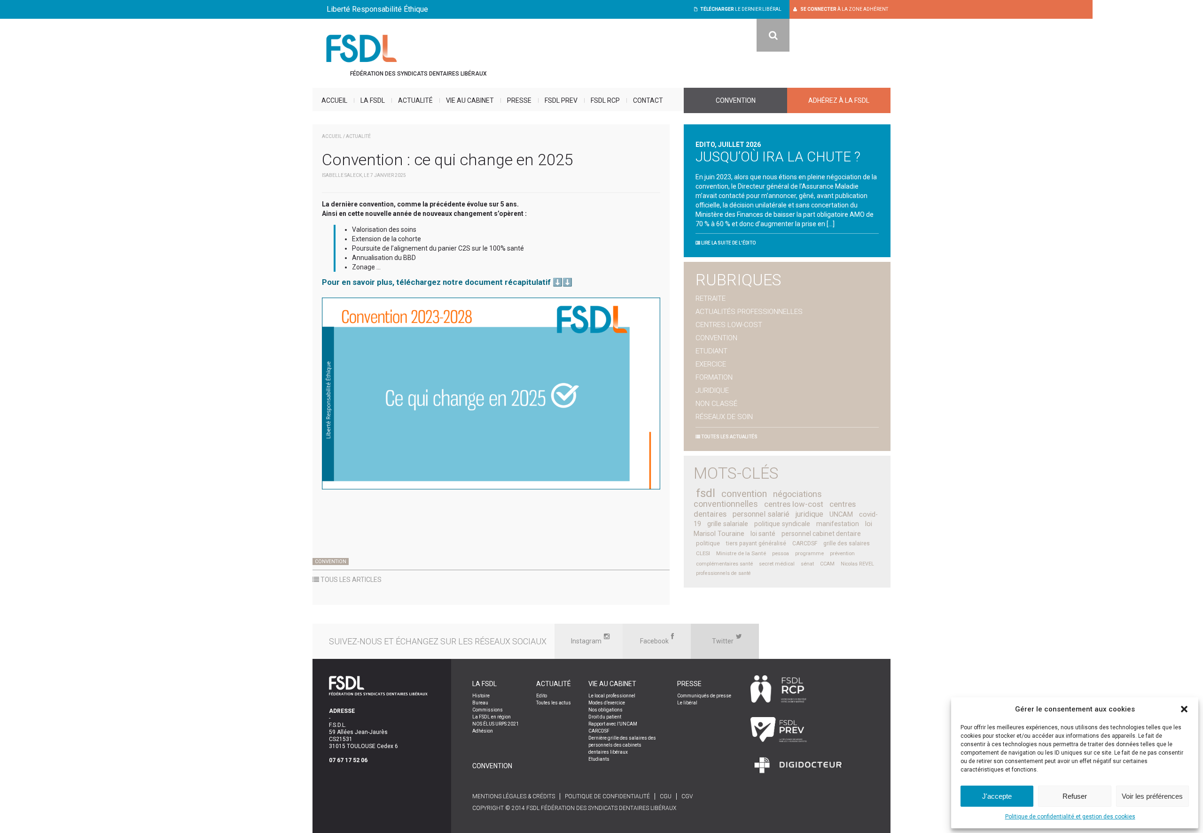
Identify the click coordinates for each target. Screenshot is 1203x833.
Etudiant (711, 351)
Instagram (586, 641)
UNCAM (841, 514)
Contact (648, 100)
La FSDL (372, 100)
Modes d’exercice (606, 702)
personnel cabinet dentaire (821, 533)
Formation (714, 377)
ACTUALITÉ (358, 136)
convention (744, 494)
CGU (666, 796)
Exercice (710, 364)
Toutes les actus (553, 702)
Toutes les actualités (729, 436)
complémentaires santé (724, 564)
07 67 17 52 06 (348, 760)
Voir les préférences (1152, 796)
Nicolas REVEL (857, 564)
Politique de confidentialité (607, 796)
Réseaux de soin (724, 417)
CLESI (703, 553)
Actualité (415, 100)
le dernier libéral (740, 9)
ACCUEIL (332, 136)
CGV (687, 796)
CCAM (827, 564)
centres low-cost (793, 504)
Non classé (716, 403)
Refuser (1074, 796)
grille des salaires (846, 543)
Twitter (723, 641)
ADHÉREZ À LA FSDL (838, 100)
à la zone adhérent (844, 9)
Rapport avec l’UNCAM (612, 723)
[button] (1184, 709)
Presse (519, 100)
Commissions (487, 709)
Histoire (481, 695)
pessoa (780, 553)
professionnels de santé (723, 573)
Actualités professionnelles (749, 311)
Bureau (480, 702)
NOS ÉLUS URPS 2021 (495, 723)
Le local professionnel (611, 695)
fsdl (705, 493)
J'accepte (997, 796)
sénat (807, 564)
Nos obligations (605, 709)
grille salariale (727, 524)
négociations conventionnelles (758, 499)
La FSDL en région (491, 716)
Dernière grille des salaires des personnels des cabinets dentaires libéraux (622, 745)
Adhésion (482, 731)
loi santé (762, 533)
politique (708, 543)
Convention (736, 100)
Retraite (710, 298)
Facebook (654, 641)
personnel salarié (761, 514)
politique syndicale (782, 523)
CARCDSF (804, 543)
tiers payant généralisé (756, 543)
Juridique (712, 390)
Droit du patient (604, 716)
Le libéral (687, 702)
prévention (842, 553)
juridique (809, 514)
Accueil (334, 100)
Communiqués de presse (704, 695)
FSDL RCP (605, 100)
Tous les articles (350, 579)
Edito (541, 695)
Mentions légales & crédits (513, 796)
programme (809, 553)
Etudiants (598, 759)
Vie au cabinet (470, 100)
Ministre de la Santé (741, 553)
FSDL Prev (561, 100)
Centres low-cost (728, 325)
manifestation (837, 523)
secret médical (777, 564)
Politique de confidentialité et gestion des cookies (1070, 816)
